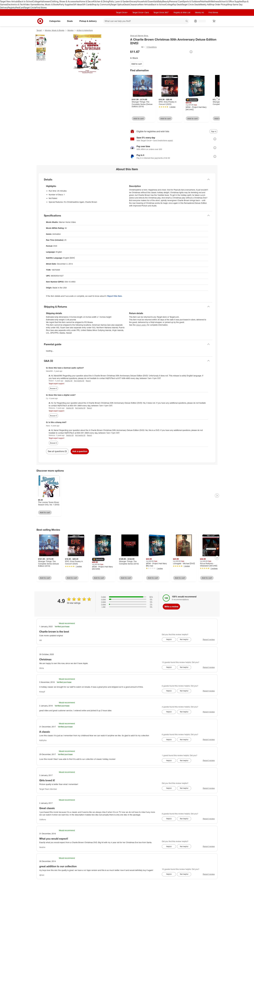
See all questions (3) (57, 451)
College (36, 1)
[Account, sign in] (200, 21)
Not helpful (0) (79, 381)
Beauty (165, 1)
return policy (141, 325)
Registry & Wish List (182, 12)
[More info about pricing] (191, 51)
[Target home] (40, 21)
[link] (137, 47)
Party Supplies (66, 4)
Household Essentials (147, 1)
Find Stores (41, 7)
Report (88, 381)
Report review (209, 639)
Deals (126, 4)
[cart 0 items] (214, 21)
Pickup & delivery (88, 21)
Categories (54, 21)
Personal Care (176, 1)
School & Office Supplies (230, 1)
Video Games (30, 4)
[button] (137, 47)
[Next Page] (217, 98)
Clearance (134, 4)
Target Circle (30, 7)
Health (207, 1)
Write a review (171, 606)
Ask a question (79, 451)
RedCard (19, 7)
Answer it (53, 388)
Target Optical (117, 4)
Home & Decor (86, 1)
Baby (160, 1)
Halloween (45, 1)
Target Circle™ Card (140, 12)
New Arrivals (145, 4)
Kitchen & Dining (101, 1)
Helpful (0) (68, 381)
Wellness (215, 1)
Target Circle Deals (191, 4)
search (186, 21)
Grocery (133, 1)
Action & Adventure (85, 30)
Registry (11, 7)
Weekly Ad (205, 4)
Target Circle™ (122, 12)
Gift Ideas (77, 4)
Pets (202, 1)
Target (39, 30)
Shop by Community (101, 4)
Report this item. (114, 296)
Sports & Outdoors (191, 1)
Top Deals (177, 4)
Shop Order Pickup (218, 4)
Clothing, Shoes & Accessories (64, 1)
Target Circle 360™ (161, 12)
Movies (70, 30)
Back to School (25, 1)
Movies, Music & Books (48, 4)
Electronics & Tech (15, 4)
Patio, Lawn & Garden (119, 1)
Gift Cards (87, 4)
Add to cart (136, 64)
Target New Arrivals (9, 1)
